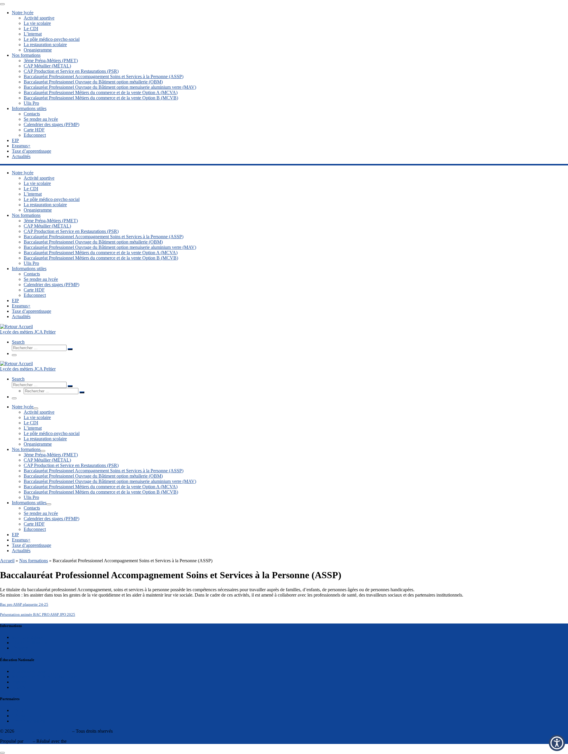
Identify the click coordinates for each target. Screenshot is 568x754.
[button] (557, 743)
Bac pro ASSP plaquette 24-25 (24, 604)
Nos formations (33, 560)
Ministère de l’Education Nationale (44, 676)
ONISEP (20, 710)
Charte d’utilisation (29, 642)
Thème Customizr (84, 741)
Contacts (20, 647)
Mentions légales (27, 637)
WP (28, 741)
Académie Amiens (29, 671)
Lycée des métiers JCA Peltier (43, 731)
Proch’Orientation (28, 721)
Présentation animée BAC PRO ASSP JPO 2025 (37, 615)
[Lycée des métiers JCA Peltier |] (16, 326)
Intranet (19, 681)
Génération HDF (27, 715)
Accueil (7, 560)
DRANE (20, 687)
